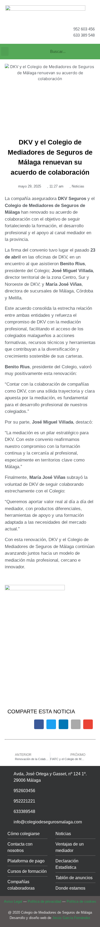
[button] (5, 51)
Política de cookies (81, 901)
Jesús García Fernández (71, 918)
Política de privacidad (44, 901)
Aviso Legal (13, 901)
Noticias (78, 186)
